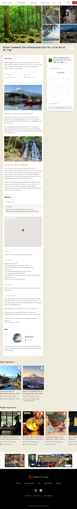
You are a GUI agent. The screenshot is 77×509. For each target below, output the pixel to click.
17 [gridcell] (54, 90)
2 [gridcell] (51, 84)
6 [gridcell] (63, 84)
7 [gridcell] (66, 84)
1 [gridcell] (69, 81)
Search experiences (7, 2)
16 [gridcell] (51, 90)
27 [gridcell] (63, 93)
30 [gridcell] (51, 96)
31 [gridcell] (54, 96)
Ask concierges (21, 2)
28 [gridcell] (66, 93)
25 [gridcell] (57, 93)
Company (58, 483)
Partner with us (45, 2)
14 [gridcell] (66, 87)
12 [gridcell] (60, 87)
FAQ (39, 483)
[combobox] (54, 3)
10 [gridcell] (54, 87)
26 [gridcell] (60, 93)
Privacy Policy (27, 495)
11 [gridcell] (57, 87)
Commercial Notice (48, 495)
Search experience (29, 483)
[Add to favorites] (19, 368)
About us (18, 483)
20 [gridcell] (63, 90)
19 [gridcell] (60, 90)
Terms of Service (37, 495)
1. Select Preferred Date (55, 68)
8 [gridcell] (69, 84)
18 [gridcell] (57, 90)
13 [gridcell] (63, 87)
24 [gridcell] (54, 93)
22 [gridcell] (69, 90)
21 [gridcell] (66, 90)
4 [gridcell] (57, 84)
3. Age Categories (53, 103)
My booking (34, 2)
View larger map (10, 218)
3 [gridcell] (54, 84)
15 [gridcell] (69, 87)
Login (68, 2)
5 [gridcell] (60, 84)
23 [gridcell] (51, 93)
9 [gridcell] (51, 87)
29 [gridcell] (69, 93)
